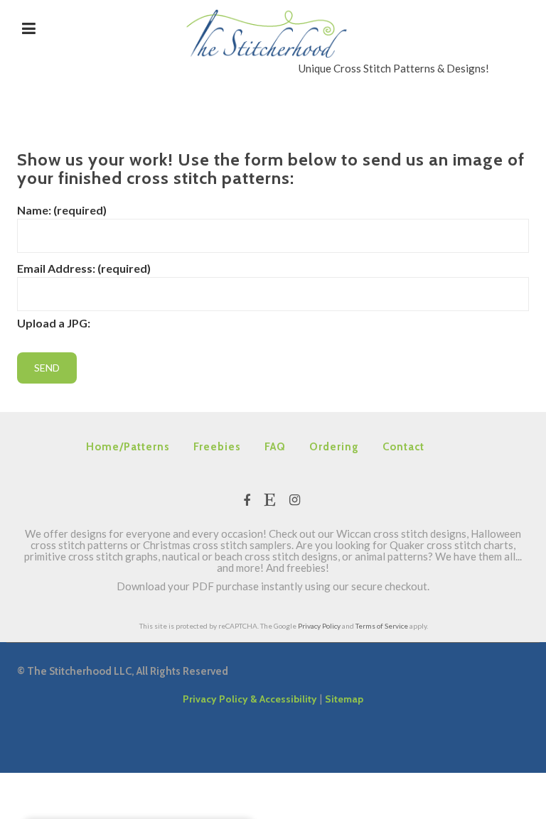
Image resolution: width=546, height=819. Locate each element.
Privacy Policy (319, 626)
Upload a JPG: (53, 323)
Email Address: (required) (84, 268)
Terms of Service (381, 626)
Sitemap (344, 699)
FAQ (275, 446)
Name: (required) (62, 210)
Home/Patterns (128, 446)
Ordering (334, 446)
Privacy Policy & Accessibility (250, 699)
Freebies (217, 446)
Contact (403, 446)
